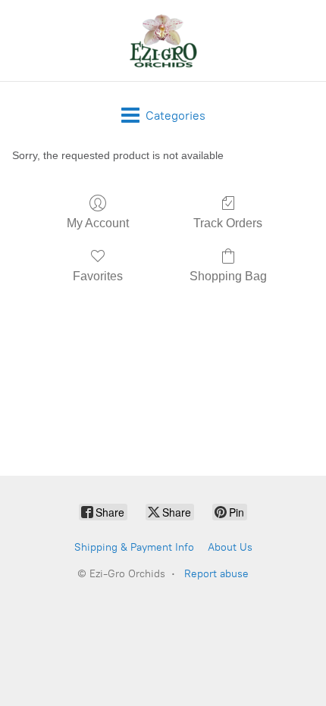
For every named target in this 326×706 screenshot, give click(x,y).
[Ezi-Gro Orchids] (163, 40)
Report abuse (216, 573)
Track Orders (227, 223)
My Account (98, 223)
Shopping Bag (228, 276)
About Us (230, 547)
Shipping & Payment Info (134, 547)
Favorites (98, 276)
